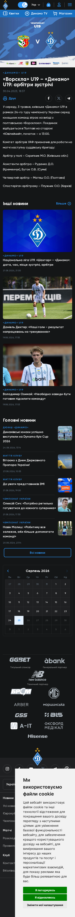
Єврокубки (11, 813)
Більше (61, 203)
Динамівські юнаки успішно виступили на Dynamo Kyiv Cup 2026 (25, 436)
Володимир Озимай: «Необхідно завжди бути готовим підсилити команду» (37, 396)
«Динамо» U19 (15, 72)
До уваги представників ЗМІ (24, 484)
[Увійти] (59, 5)
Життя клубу (12, 455)
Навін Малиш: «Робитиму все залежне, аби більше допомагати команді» (28, 531)
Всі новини (37, 552)
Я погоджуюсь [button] (45, 890)
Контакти (10, 863)
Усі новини (10, 806)
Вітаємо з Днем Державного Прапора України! (24, 462)
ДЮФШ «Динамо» (16, 427)
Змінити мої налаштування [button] (45, 905)
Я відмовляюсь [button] (45, 897)
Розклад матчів (14, 838)
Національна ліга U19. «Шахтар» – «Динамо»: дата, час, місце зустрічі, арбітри (36, 262)
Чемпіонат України (17, 498)
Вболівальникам (15, 870)
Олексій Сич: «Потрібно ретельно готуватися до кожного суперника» (29, 506)
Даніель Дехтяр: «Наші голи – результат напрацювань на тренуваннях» (33, 329)
